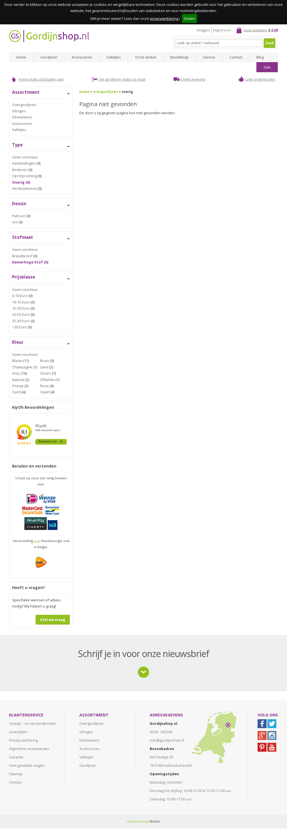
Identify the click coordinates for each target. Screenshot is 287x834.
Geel (44, 367)
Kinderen (19, 169)
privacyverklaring (164, 18)
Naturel (18, 379)
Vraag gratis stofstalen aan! (41, 79)
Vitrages (19, 110)
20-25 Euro (21, 314)
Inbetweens (22, 117)
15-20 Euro (21, 308)
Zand (16, 391)
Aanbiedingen (24, 163)
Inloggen (203, 30)
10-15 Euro (21, 302)
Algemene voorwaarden (29, 748)
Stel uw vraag (52, 619)
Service (209, 57)
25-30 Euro (21, 320)
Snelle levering (192, 79)
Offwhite (47, 379)
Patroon (19, 215)
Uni (15, 222)
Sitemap (16, 773)
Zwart (45, 391)
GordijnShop (49, 36)
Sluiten (189, 18)
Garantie (16, 757)
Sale (267, 67)
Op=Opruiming (24, 175)
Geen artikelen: (261, 30)
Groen (45, 373)
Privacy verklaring (23, 740)
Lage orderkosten (260, 79)
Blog (260, 57)
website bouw (138, 821)
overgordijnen (105, 92)
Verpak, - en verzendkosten (32, 723)
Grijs (16, 373)
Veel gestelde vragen (27, 765)
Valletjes (114, 57)
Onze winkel (145, 57)
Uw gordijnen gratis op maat (122, 79)
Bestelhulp (179, 57)
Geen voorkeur (25, 157)
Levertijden (18, 731)
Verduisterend (24, 188)
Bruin (44, 360)
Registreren (222, 30)
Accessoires (82, 57)
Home (21, 57)
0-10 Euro (20, 295)
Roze (44, 385)
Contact (236, 57)
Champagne (22, 367)
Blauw (17, 360)
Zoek (269, 43)
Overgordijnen (24, 104)
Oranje (18, 385)
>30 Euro (19, 327)
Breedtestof (22, 255)
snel (37, 541)
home (84, 92)
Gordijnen (48, 57)
